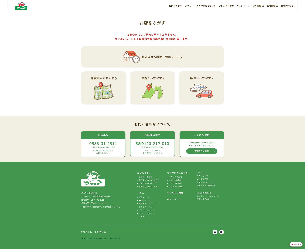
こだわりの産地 (175, 177)
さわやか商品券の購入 (206, 186)
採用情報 (271, 6)
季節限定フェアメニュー (149, 204)
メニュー (189, 6)
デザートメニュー (146, 210)
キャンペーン (243, 6)
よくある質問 (202, 179)
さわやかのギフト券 (205, 182)
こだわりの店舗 (175, 187)
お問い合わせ (287, 6)
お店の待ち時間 (145, 177)
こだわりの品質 (175, 183)
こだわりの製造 (175, 180)
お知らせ (200, 173)
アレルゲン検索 (226, 6)
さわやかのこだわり (206, 6)
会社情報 (257, 6)
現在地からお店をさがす (149, 180)
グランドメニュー (146, 197)
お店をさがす (175, 6)
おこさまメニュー (146, 207)
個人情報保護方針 (204, 193)
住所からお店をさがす (148, 183)
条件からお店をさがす (148, 187)
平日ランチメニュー (147, 200)
